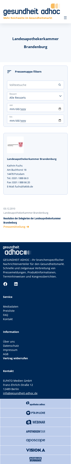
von (11, 105)
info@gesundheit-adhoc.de (20, 393)
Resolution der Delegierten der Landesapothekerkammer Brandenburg (32, 220)
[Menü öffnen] (65, 17)
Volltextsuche (17, 85)
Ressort (13, 93)
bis (10, 116)
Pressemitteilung (14, 226)
